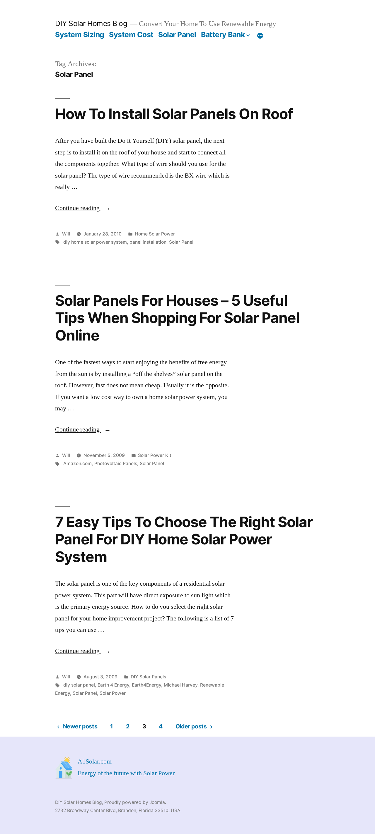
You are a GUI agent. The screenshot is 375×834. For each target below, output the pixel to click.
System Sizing (79, 34)
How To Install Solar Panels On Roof (174, 114)
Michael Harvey (180, 685)
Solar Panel (177, 34)
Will (66, 234)
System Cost (131, 34)
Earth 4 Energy (113, 685)
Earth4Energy (146, 685)
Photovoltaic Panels (115, 463)
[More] (260, 35)
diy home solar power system (95, 242)
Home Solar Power (155, 234)
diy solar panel (79, 685)
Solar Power (113, 693)
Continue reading (83, 208)
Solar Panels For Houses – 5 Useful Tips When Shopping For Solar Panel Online (177, 318)
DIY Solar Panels (148, 677)
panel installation (147, 242)
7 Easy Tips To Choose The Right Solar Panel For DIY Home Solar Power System (184, 539)
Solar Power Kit (154, 455)
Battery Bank (223, 34)
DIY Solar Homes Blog (91, 23)
